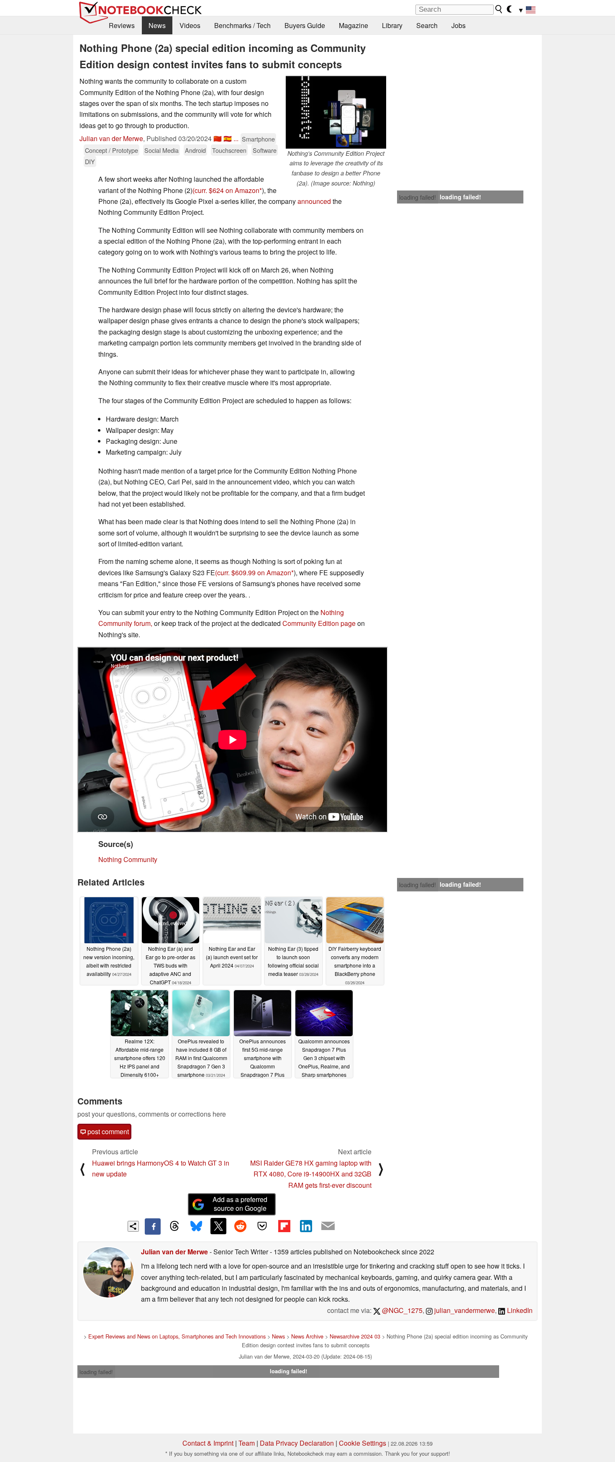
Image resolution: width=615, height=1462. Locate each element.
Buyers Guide (304, 25)
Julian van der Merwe (111, 138)
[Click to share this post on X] (218, 1226)
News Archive (307, 1336)
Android (195, 150)
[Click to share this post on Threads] (174, 1226)
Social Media (161, 150)
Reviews (122, 25)
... (235, 138)
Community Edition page (319, 623)
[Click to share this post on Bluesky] (196, 1226)
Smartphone (258, 138)
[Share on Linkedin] (306, 1226)
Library (392, 25)
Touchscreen (229, 150)
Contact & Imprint (207, 1443)
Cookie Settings (362, 1443)
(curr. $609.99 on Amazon (253, 572)
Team (246, 1443)
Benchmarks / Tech (242, 25)
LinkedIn (519, 1310)
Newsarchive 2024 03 (355, 1336)
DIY (90, 161)
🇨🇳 (217, 138)
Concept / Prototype (111, 150)
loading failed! (417, 197)
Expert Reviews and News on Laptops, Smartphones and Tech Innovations (177, 1336)
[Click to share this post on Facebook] (153, 1226)
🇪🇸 (227, 138)
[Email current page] (328, 1226)
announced (314, 201)
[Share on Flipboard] (284, 1226)
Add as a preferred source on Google (240, 1203)
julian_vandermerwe (464, 1310)
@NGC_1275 (401, 1310)
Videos (189, 25)
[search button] (499, 9)
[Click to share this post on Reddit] (240, 1226)
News (157, 25)
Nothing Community (127, 859)
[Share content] (133, 1226)
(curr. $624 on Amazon (225, 190)
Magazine (353, 25)
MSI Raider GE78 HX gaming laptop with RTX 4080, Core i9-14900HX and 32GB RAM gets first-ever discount (311, 1174)
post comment (107, 1131)
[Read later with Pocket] (262, 1226)
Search (427, 25)
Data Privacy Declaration (297, 1443)
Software (265, 150)
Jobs (458, 25)
